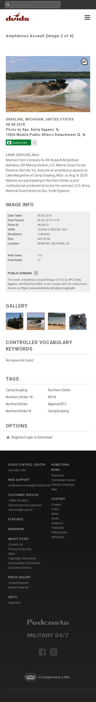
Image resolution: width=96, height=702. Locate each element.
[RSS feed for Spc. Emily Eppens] (58, 129)
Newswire (16, 529)
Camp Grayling (16, 390)
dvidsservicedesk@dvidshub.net (29, 485)
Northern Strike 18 (19, 397)
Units (12, 597)
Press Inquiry (19, 577)
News (55, 513)
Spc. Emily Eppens (38, 129)
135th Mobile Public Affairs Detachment (41, 135)
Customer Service (19, 567)
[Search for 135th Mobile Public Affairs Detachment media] (79, 135)
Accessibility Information (24, 563)
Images (56, 504)
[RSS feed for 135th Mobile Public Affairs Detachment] (84, 135)
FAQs (11, 553)
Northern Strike (59, 390)
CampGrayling (58, 411)
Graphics (57, 523)
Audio (55, 518)
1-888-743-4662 (18, 500)
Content (58, 499)
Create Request (18, 583)
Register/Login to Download (31, 437)
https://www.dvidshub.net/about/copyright (48, 288)
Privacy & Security (19, 549)
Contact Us (15, 544)
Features (15, 519)
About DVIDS (18, 539)
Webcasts (58, 537)
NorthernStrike (16, 404)
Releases (57, 475)
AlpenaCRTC (57, 404)
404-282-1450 (17, 470)
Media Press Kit (18, 587)
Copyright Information (22, 558)
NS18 (52, 397)
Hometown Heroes (63, 480)
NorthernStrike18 (18, 411)
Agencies (14, 602)
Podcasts (57, 527)
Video (55, 509)
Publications (59, 532)
